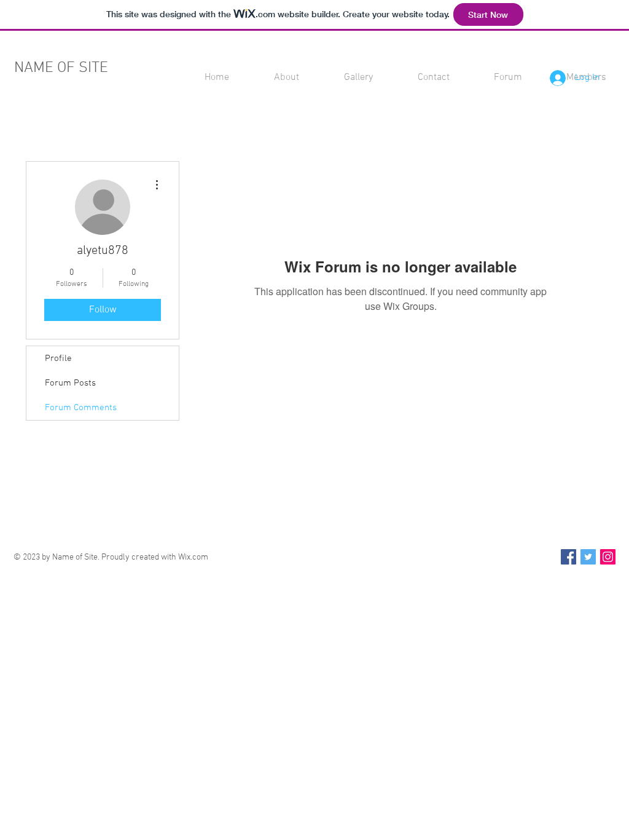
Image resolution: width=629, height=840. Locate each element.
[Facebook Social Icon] (568, 557)
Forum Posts (70, 383)
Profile (58, 358)
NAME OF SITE (61, 68)
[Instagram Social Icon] (607, 557)
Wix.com (193, 557)
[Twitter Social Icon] (588, 557)
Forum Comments (81, 407)
